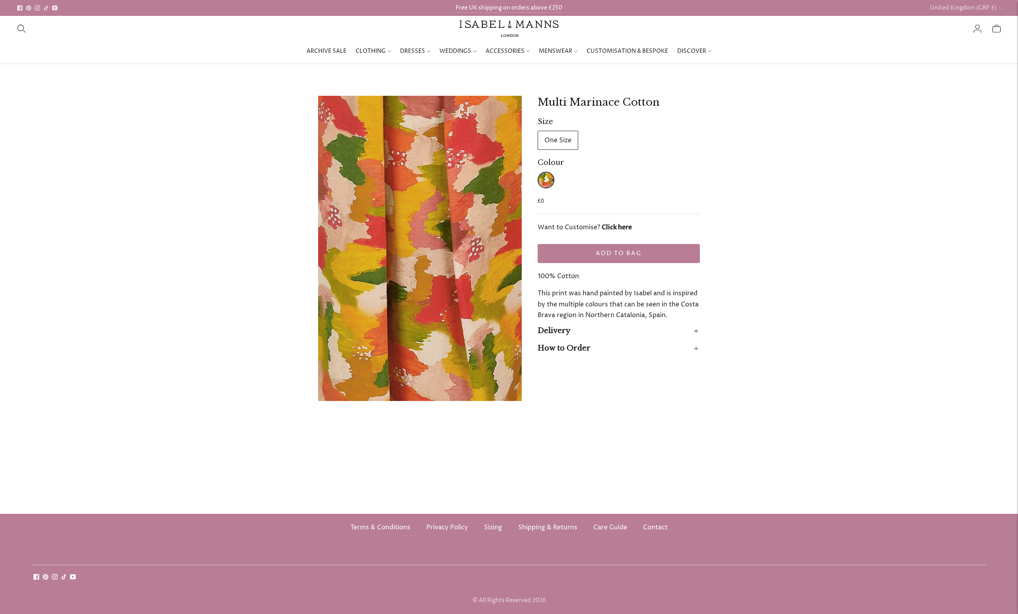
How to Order (564, 348)
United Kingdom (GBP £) (963, 8)
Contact (655, 527)
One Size (557, 140)
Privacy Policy (447, 527)
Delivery (554, 330)
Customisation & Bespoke (627, 51)
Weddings (455, 51)
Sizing (493, 527)
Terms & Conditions (380, 527)
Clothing (371, 51)
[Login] (977, 28)
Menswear (555, 51)
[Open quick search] (21, 28)
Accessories (505, 51)
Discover (691, 51)
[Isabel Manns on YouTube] (55, 8)
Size (545, 121)
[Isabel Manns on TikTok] (46, 8)
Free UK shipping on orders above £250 (509, 8)
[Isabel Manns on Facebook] (20, 8)
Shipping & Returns (547, 527)
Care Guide (610, 527)
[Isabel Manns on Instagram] (37, 8)
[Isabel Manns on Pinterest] (28, 8)
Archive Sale (326, 51)
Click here (617, 227)
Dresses (412, 51)
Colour (551, 162)
